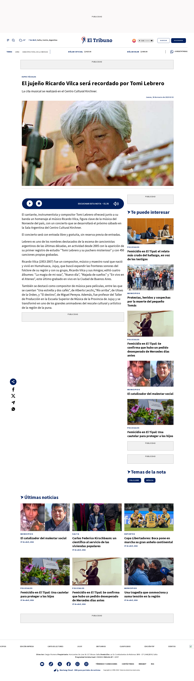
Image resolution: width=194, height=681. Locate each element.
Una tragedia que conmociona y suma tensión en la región (146, 594)
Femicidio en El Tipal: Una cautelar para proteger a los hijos (150, 434)
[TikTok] (51, 664)
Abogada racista (46, 52)
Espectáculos (29, 77)
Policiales (133, 247)
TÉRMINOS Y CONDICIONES (106, 664)
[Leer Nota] (30, 203)
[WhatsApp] (77, 664)
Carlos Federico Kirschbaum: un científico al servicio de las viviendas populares (94, 542)
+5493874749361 (181, 51)
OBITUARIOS (101, 646)
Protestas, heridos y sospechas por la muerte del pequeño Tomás (149, 301)
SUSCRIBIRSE (178, 40)
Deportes (129, 534)
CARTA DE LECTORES (55, 646)
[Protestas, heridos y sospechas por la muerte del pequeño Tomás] (150, 277)
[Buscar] (13, 40)
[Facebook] (69, 664)
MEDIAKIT (142, 664)
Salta (75, 534)
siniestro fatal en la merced (22, 52)
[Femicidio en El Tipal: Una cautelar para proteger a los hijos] (150, 412)
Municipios (133, 293)
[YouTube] (42, 664)
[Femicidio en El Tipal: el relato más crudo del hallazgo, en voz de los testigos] (150, 231)
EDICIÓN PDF (149, 646)
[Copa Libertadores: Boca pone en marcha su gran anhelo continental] (149, 517)
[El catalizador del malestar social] (150, 374)
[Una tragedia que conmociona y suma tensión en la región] (149, 571)
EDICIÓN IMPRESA (27, 646)
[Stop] (39, 203)
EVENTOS (172, 646)
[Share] (13, 381)
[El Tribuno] (97, 40)
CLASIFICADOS (125, 646)
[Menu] (8, 40)
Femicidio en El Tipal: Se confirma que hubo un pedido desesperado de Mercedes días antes (148, 349)
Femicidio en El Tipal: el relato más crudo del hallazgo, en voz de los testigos (148, 255)
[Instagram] (86, 664)
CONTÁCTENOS (128, 664)
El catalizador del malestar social (150, 394)
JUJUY (79, 646)
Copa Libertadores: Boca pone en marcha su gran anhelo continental (148, 540)
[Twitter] (60, 664)
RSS (152, 664)
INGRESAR (163, 40)
